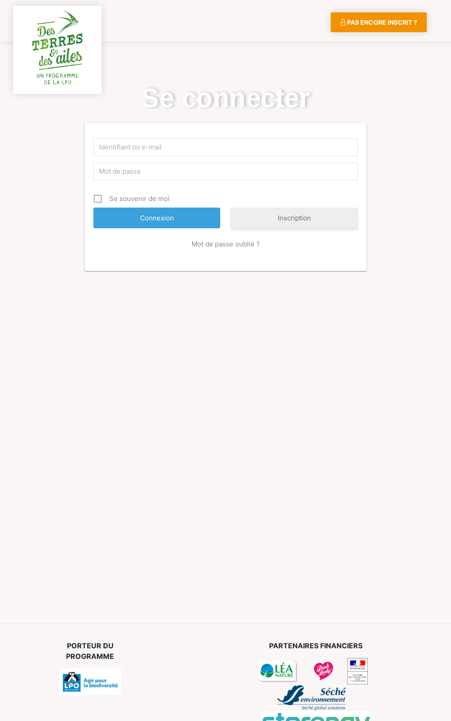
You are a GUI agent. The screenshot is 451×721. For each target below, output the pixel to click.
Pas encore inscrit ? (381, 22)
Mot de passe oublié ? (226, 244)
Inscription (294, 218)
